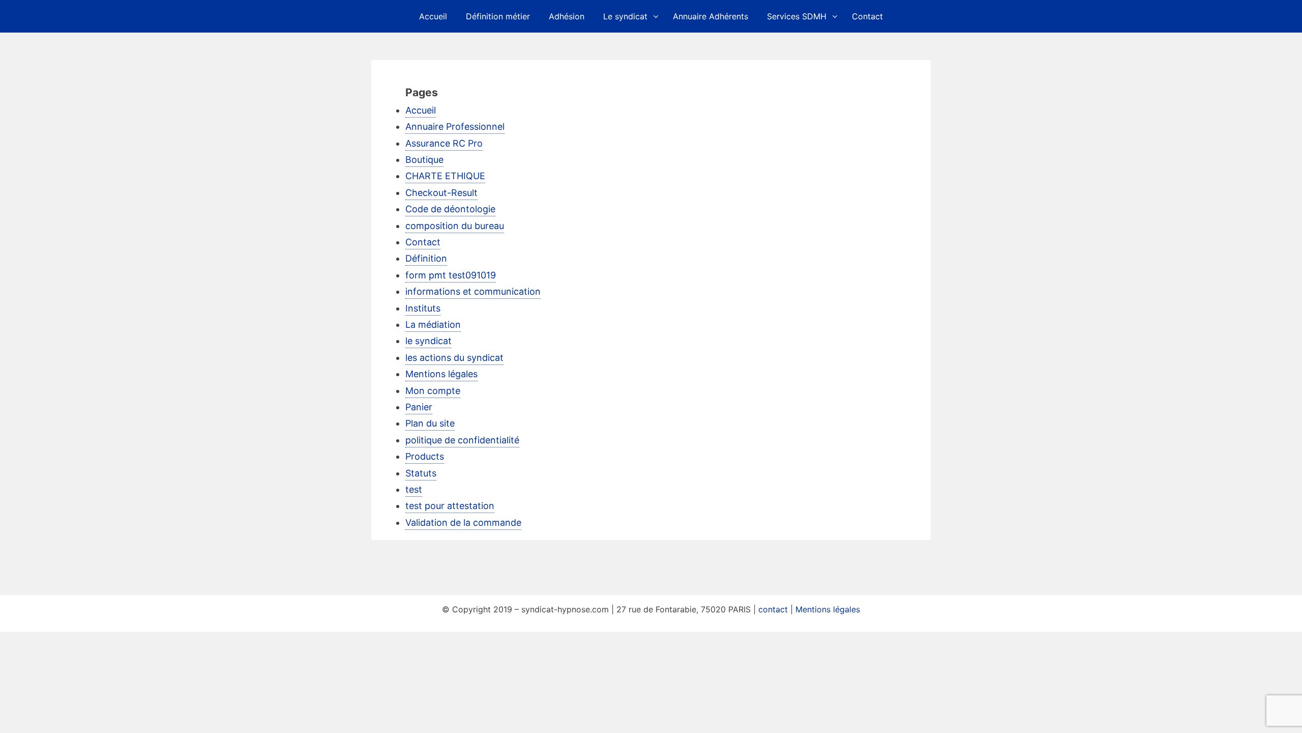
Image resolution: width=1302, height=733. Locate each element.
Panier (418, 407)
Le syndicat (625, 16)
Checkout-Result (441, 192)
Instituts (422, 308)
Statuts (420, 473)
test (413, 489)
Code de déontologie (450, 209)
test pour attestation (449, 505)
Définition (426, 258)
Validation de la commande (463, 522)
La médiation (433, 324)
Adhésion (566, 16)
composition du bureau (454, 225)
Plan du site (430, 423)
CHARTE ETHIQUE (445, 176)
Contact (867, 16)
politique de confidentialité (462, 440)
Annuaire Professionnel (455, 126)
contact (773, 609)
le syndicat (428, 340)
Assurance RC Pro (444, 143)
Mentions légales (441, 374)
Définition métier (498, 16)
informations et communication (473, 291)
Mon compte (432, 390)
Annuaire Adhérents (710, 16)
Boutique (424, 159)
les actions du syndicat (454, 357)
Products (424, 456)
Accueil (433, 16)
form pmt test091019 (450, 275)
